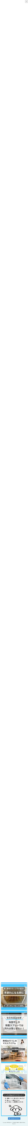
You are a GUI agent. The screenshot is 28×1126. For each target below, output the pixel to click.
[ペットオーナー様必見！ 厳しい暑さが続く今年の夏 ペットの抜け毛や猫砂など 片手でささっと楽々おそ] (14, 1103)
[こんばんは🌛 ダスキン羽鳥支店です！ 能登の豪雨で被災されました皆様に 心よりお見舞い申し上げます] (14, 1050)
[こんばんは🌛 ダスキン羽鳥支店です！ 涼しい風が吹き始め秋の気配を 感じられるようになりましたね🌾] (14, 1023)
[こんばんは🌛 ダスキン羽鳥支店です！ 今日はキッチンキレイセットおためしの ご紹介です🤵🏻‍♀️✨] (14, 997)
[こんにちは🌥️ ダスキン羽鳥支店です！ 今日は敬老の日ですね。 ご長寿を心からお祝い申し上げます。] (14, 1077)
